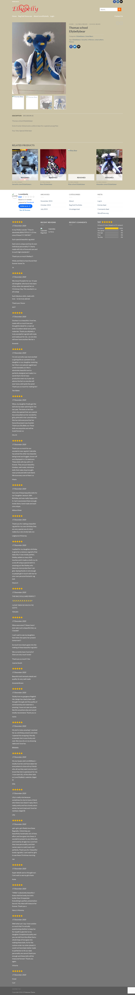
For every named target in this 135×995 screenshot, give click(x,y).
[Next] (62, 58)
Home (14, 16)
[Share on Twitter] (75, 46)
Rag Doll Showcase (25, 16)
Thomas (71, 42)
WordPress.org (103, 213)
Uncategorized (74, 209)
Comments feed (103, 209)
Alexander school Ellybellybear (106, 184)
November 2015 (46, 201)
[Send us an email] (121, 1)
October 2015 (46, 205)
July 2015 (44, 209)
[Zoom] (15, 91)
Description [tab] (17, 116)
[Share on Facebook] (71, 46)
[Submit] (119, 9)
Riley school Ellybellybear (76, 184)
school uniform (99, 40)
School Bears (94, 24)
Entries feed (102, 205)
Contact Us (119, 16)
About (71, 201)
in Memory (91, 40)
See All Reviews (25, 210)
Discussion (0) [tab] (28, 116)
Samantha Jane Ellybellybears (21, 184)
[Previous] (16, 58)
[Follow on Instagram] (117, 1)
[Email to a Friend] (78, 46)
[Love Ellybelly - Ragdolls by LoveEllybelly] (25, 8)
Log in (100, 201)
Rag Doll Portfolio (75, 205)
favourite (84, 40)
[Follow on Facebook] (114, 1)
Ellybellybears (81, 24)
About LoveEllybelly (41, 16)
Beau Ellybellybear (46, 184)
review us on (24, 206)
